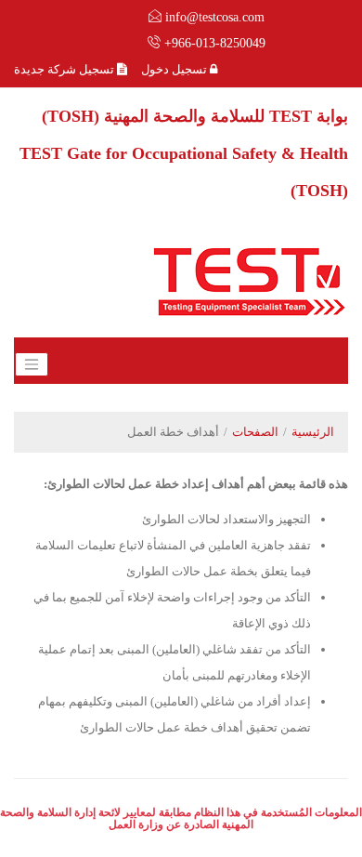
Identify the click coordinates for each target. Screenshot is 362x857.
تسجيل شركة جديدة (65, 69)
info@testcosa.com (215, 17)
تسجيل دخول (175, 69)
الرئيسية (312, 432)
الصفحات (255, 432)
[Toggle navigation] (31, 364)
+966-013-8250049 (214, 43)
